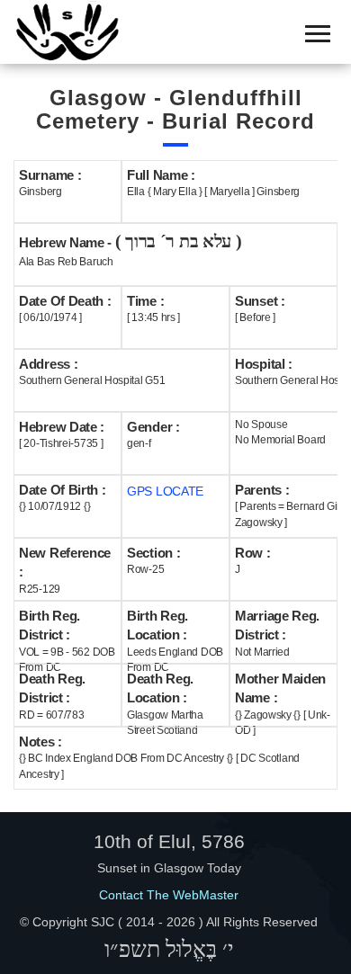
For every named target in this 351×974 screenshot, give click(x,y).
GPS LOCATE (165, 491)
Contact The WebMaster (168, 895)
